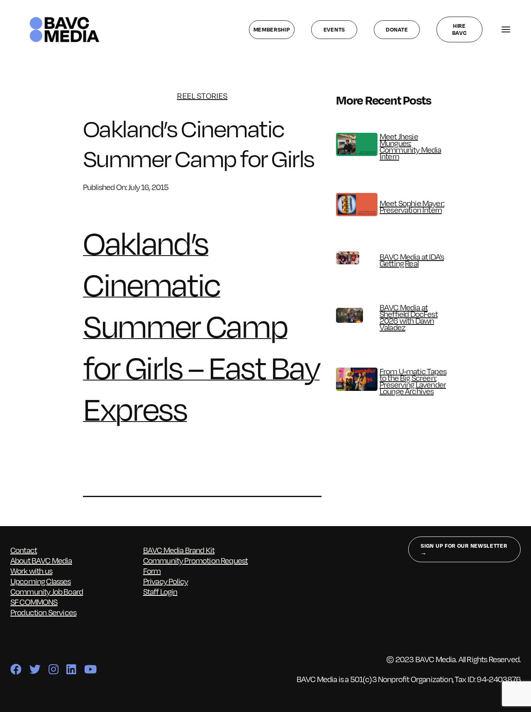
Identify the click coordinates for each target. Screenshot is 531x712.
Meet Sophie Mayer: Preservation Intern (412, 206)
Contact (23, 550)
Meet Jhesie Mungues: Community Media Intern (410, 146)
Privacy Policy (165, 581)
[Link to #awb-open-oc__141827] (506, 29)
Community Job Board (46, 591)
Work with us (31, 570)
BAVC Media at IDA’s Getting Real (412, 260)
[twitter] (34, 669)
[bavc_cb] (64, 18)
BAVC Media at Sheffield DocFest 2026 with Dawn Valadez (409, 317)
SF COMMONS (34, 602)
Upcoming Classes (40, 581)
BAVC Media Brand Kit (178, 550)
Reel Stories (202, 95)
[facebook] (15, 669)
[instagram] (53, 669)
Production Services (43, 612)
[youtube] (90, 669)
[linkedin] (71, 669)
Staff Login (160, 591)
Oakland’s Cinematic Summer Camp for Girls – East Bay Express (201, 325)
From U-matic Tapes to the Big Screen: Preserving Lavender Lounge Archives (413, 381)
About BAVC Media (41, 560)
